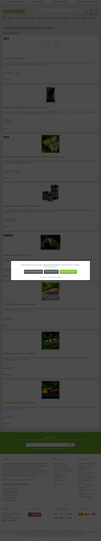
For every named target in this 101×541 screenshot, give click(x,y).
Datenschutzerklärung (56, 277)
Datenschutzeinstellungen (33, 272)
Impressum (43, 277)
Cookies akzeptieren (51, 272)
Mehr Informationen (50, 267)
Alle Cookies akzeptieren (68, 272)
